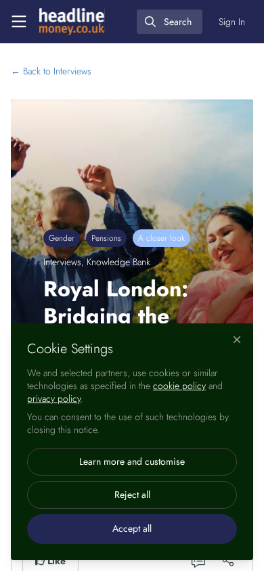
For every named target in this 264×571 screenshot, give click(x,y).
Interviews (51, 71)
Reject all (132, 494)
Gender (61, 238)
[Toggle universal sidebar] (19, 22)
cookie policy (179, 385)
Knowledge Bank (118, 262)
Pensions (106, 238)
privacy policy (54, 398)
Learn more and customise (132, 461)
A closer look (161, 238)
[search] (169, 21)
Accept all (132, 528)
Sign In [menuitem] (232, 21)
